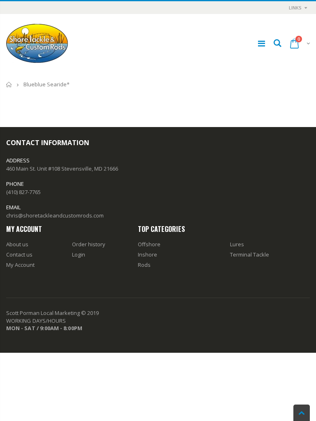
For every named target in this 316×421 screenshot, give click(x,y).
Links (295, 8)
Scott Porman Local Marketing (43, 313)
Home (9, 84)
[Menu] (261, 43)
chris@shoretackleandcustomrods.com (55, 215)
